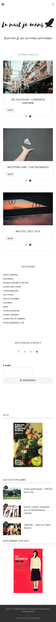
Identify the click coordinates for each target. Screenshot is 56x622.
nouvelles (7, 302)
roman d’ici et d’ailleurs (14, 318)
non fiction (8, 294)
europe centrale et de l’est (16, 282)
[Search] (53, 4)
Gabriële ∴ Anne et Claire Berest (37, 526)
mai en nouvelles (11, 298)
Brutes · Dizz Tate (28, 231)
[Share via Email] (30, 116)
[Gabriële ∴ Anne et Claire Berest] (12, 529)
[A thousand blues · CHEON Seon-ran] (12, 493)
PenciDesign (26, 611)
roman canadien (11, 314)
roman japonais (10, 290)
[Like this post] (26, 116)
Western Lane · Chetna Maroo (28, 167)
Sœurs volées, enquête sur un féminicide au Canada (36, 510)
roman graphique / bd (13, 322)
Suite (10, 110)
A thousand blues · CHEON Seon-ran (38, 490)
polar (5, 306)
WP (33, 611)
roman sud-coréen (12, 286)
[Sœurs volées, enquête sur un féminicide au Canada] (12, 511)
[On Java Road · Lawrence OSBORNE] (28, 77)
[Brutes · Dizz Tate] (28, 208)
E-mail (7, 365)
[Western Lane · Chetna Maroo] (28, 144)
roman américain (11, 310)
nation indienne (10, 274)
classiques (8, 278)
